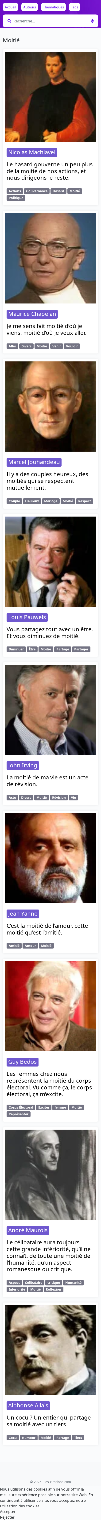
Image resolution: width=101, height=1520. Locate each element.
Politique (16, 198)
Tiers (78, 1437)
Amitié (14, 945)
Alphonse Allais (28, 1405)
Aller (12, 346)
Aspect (14, 1282)
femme (60, 1107)
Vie (73, 797)
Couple (14, 501)
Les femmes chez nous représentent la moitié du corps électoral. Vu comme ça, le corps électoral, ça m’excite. (49, 1084)
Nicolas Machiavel (31, 152)
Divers (26, 346)
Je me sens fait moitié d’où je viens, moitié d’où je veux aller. (46, 329)
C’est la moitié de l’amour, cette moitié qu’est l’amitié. (47, 929)
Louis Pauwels (27, 617)
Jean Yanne (23, 913)
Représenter (18, 1114)
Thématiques (53, 7)
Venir (56, 346)
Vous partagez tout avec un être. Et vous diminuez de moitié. (50, 632)
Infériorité (17, 1289)
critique (53, 1282)
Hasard (58, 191)
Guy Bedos (22, 1061)
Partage (62, 649)
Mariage (50, 501)
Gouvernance (36, 191)
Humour (28, 1437)
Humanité (73, 1282)
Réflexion (53, 1289)
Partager (81, 649)
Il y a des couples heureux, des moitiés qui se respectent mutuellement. (47, 480)
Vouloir (72, 346)
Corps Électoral (21, 1107)
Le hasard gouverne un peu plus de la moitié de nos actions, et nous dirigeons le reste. (50, 171)
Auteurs (29, 7)
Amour (30, 945)
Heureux (32, 501)
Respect (84, 501)
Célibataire (33, 1282)
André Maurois (28, 1230)
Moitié (75, 191)
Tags (74, 7)
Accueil (10, 7)
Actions (15, 191)
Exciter (43, 1107)
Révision (59, 797)
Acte (12, 797)
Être (32, 649)
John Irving (22, 765)
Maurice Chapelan (32, 314)
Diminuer (16, 649)
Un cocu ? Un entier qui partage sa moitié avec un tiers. (49, 1420)
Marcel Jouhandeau (34, 462)
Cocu (13, 1437)
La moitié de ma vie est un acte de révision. (48, 780)
